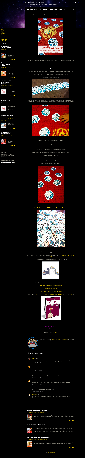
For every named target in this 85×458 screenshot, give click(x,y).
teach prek (34, 358)
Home (2, 29)
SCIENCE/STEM (4, 40)
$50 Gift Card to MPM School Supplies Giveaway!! (6, 82)
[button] (73, 10)
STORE (2, 32)
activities (31, 353)
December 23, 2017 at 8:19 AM (37, 399)
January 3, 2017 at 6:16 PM (37, 362)
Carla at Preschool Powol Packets (38, 366)
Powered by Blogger (51, 452)
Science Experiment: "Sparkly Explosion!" (37, 424)
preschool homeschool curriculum (53, 294)
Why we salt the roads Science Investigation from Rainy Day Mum (51, 291)
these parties (54, 332)
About (2, 34)
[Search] (75, 3)
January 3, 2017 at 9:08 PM (37, 370)
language (36, 353)
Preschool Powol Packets (36, 3)
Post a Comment (31, 401)
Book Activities (4, 37)
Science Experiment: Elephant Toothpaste (37, 410)
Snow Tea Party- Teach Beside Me (51, 288)
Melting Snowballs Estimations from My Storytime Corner (50, 289)
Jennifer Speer (34, 394)
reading (41, 353)
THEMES (3, 30)
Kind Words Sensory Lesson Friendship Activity (38, 437)
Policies (2, 35)
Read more (71, 420)
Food (2, 38)
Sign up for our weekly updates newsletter (60, 339)
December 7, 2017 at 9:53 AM (37, 391)
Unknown (33, 380)
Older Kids (3, 33)
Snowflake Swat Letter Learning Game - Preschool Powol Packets (51, 285)
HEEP (38, 294)
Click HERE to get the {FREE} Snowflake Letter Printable (50, 208)
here (72, 294)
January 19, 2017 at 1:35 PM (37, 377)
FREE (2, 31)
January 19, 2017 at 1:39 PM (37, 384)
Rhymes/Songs (4, 39)
